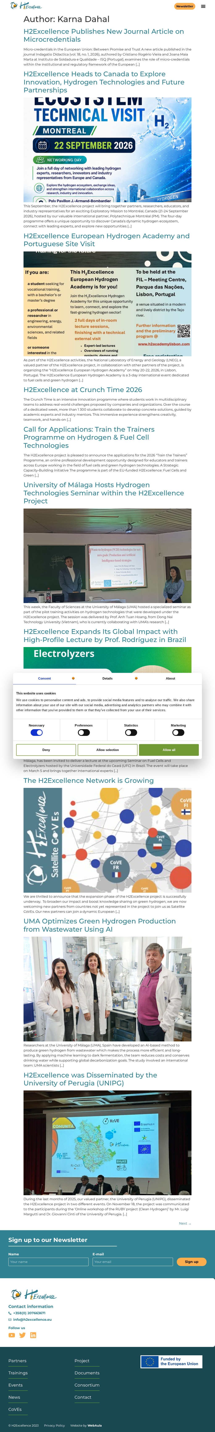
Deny (46, 750)
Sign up (191, 1262)
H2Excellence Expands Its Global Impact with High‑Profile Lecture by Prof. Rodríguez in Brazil (105, 635)
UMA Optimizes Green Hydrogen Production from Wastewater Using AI (100, 925)
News (14, 1397)
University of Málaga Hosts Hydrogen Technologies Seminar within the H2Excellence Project (104, 493)
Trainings (18, 1372)
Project (82, 1360)
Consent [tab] (44, 678)
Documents (87, 1372)
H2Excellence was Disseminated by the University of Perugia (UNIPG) (90, 1079)
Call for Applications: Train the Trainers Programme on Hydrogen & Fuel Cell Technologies (89, 437)
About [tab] (170, 678)
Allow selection (107, 750)
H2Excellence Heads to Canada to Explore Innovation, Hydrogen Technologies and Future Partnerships (104, 82)
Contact (83, 1397)
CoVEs (15, 1409)
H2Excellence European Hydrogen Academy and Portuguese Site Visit (107, 240)
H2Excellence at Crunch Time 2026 (83, 390)
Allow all (169, 750)
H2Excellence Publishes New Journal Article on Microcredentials (104, 35)
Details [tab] (107, 678)
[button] (203, 6)
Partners (17, 1360)
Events (15, 1385)
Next (185, 1223)
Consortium (87, 1385)
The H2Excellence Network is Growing (89, 780)
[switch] (84, 732)
